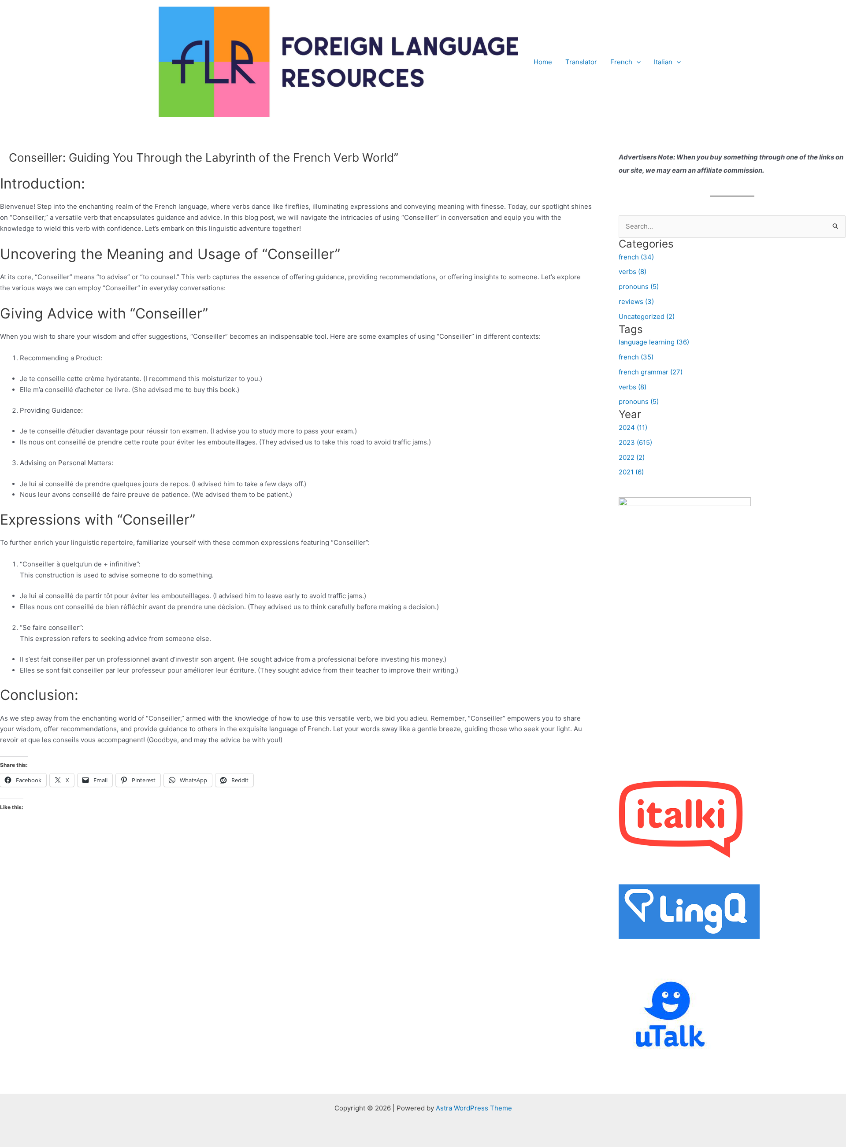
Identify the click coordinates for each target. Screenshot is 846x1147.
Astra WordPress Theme (474, 1108)
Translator (581, 62)
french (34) (636, 257)
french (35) (636, 357)
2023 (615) (635, 442)
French (621, 62)
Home (543, 62)
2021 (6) (631, 472)
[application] (636, 62)
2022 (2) (632, 457)
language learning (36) (654, 342)
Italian (663, 62)
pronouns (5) (639, 286)
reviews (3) (636, 301)
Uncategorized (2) (647, 316)
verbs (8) (632, 271)
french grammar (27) (651, 372)
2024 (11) (633, 427)
